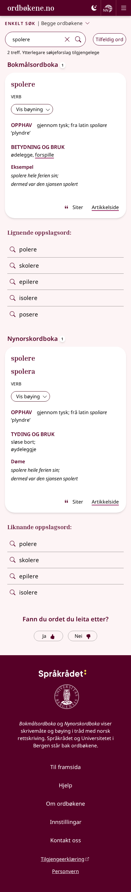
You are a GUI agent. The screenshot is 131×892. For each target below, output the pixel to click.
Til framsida (65, 767)
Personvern (65, 871)
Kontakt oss (65, 840)
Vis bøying (28, 396)
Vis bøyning (29, 109)
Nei (78, 636)
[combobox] (33, 39)
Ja (44, 636)
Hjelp (65, 785)
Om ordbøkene (65, 803)
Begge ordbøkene (62, 23)
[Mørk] (94, 8)
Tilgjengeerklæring (62, 859)
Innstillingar (65, 821)
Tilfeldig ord (109, 39)
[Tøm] (67, 39)
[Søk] (78, 39)
